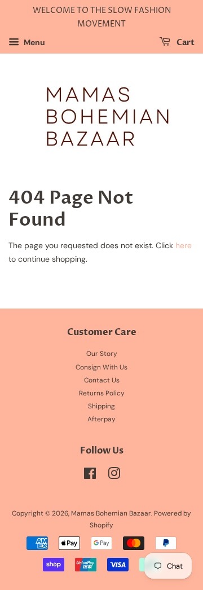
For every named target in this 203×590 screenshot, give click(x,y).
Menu (33, 42)
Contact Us (102, 380)
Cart (185, 42)
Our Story (101, 353)
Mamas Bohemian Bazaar (111, 513)
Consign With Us (101, 367)
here (183, 245)
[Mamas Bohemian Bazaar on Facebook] (89, 476)
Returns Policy (102, 393)
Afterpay (101, 419)
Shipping (101, 406)
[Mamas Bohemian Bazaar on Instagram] (114, 476)
